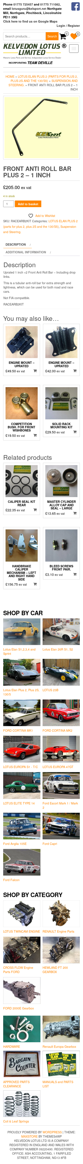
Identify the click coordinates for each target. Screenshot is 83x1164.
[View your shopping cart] (62, 38)
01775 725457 (23, 4)
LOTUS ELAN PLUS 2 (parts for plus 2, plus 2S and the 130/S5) (44, 78)
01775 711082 (50, 4)
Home (10, 76)
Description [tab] (16, 244)
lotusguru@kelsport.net (29, 8)
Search (52, 36)
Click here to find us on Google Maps (30, 21)
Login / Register (68, 25)
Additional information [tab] (26, 252)
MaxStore (29, 1136)
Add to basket (28, 204)
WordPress (52, 1132)
